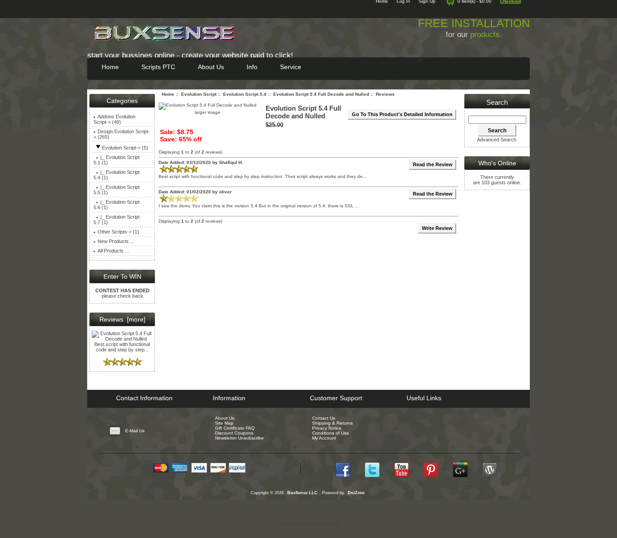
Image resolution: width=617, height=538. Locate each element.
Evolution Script (198, 94)
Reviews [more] (122, 319)
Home (110, 66)
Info (252, 66)
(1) (116, 174)
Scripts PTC (158, 66)
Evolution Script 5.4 (244, 94)
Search (497, 102)
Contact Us (323, 418)
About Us (211, 66)
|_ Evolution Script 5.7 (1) (116, 219)
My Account (324, 437)
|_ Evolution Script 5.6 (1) (116, 204)
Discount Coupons (234, 432)
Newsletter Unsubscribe (239, 437)
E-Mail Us (135, 430)
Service (290, 66)
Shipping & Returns (332, 423)
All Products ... (113, 250)
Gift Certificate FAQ (235, 428)
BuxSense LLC (302, 493)
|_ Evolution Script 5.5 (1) (116, 189)
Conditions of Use (330, 432)
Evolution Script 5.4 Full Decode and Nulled (321, 94)
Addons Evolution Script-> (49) (114, 119)
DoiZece (356, 493)
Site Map (224, 423)
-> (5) (125, 147)
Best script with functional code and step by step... (122, 347)
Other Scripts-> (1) (118, 231)
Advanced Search (496, 139)
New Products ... (116, 241)
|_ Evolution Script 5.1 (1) (116, 159)
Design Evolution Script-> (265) (121, 134)
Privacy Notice (326, 428)
